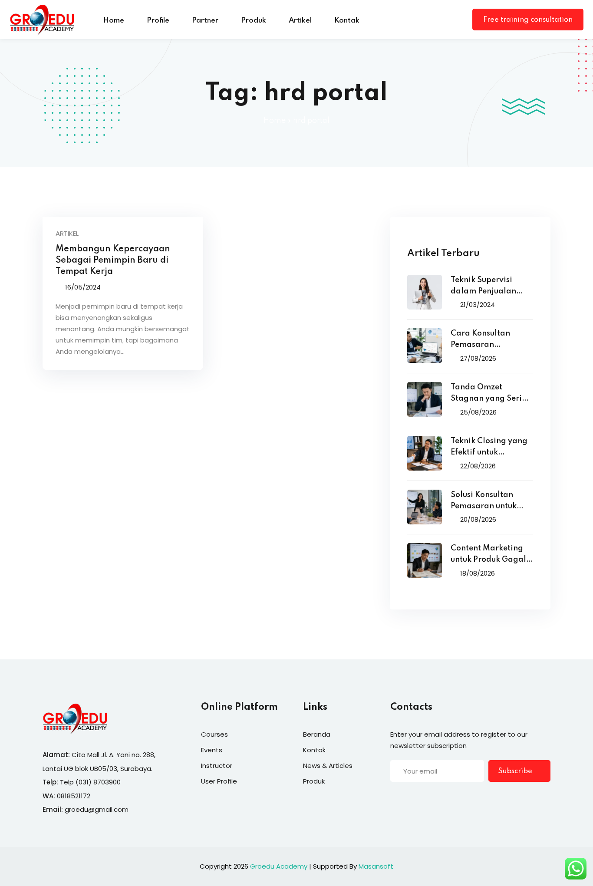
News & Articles (328, 765)
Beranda (316, 734)
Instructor (216, 765)
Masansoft (376, 866)
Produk (253, 20)
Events (211, 749)
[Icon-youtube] (447, 798)
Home (113, 20)
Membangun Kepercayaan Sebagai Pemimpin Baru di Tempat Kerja (113, 260)
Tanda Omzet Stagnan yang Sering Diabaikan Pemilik (491, 394)
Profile (158, 20)
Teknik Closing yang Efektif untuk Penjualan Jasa (489, 447)
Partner (205, 20)
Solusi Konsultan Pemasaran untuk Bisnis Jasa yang (484, 501)
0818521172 (73, 795)
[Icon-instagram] (429, 798)
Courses (214, 734)
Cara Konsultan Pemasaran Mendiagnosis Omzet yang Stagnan (491, 340)
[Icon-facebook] (394, 798)
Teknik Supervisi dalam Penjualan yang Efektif (483, 286)
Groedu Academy (278, 866)
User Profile (219, 781)
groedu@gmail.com (96, 809)
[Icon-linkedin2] (411, 798)
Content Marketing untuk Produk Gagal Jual (488, 555)
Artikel (300, 20)
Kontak (346, 20)
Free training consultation (528, 19)
